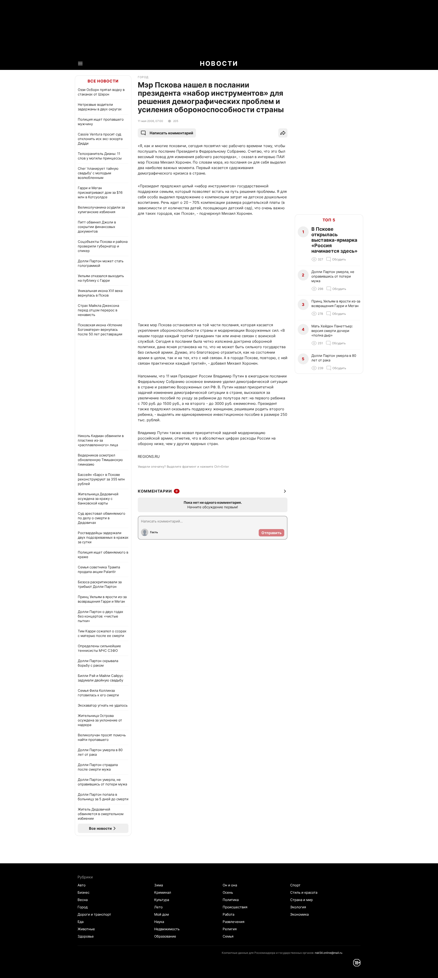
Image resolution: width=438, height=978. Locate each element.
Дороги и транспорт (94, 914)
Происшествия (235, 907)
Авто (82, 885)
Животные (86, 929)
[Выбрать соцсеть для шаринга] (282, 133)
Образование (165, 936)
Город (83, 907)
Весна (83, 900)
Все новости (103, 81)
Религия (230, 929)
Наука (159, 922)
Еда (80, 922)
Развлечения (233, 922)
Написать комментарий (171, 133)
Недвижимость (167, 929)
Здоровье (86, 936)
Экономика (299, 914)
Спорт (295, 885)
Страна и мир (301, 900)
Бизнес (83, 892)
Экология (298, 907)
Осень (228, 892)
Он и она (230, 885)
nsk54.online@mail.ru (328, 952)
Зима (158, 885)
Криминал (162, 892)
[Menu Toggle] (80, 63)
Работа (228, 914)
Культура (161, 900)
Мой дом (161, 914)
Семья (228, 936)
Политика (231, 900)
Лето (158, 907)
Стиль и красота (303, 892)
